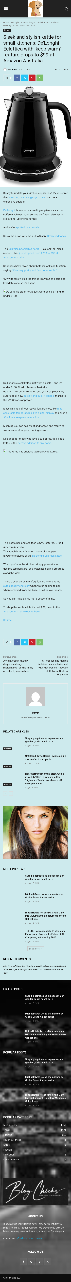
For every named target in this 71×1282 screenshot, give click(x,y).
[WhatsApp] (39, 78)
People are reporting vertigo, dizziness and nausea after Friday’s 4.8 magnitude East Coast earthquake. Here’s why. (34, 969)
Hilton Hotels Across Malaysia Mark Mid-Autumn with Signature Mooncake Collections (45, 915)
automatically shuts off (16, 585)
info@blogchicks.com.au (29, 1238)
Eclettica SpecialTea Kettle (24, 248)
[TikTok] (39, 1261)
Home (6, 22)
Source (7, 620)
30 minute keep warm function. (21, 417)
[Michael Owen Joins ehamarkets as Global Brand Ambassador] (13, 899)
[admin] (5, 69)
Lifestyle (15, 22)
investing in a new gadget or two (27, 197)
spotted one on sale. (28, 227)
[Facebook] (17, 78)
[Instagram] (31, 1261)
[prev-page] (5, 793)
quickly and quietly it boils (39, 395)
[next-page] (11, 793)
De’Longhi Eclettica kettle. (47, 555)
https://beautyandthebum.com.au (35, 717)
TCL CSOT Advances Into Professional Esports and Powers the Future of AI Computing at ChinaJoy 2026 (45, 934)
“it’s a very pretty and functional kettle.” (34, 270)
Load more (34, 948)
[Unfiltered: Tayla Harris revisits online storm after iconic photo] (13, 761)
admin (13, 69)
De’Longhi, (9, 210)
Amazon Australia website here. (21, 611)
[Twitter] (24, 78)
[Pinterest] (32, 78)
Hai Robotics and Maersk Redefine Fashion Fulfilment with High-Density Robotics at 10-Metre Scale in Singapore (53, 667)
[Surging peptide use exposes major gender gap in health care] (13, 743)
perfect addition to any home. (35, 443)
